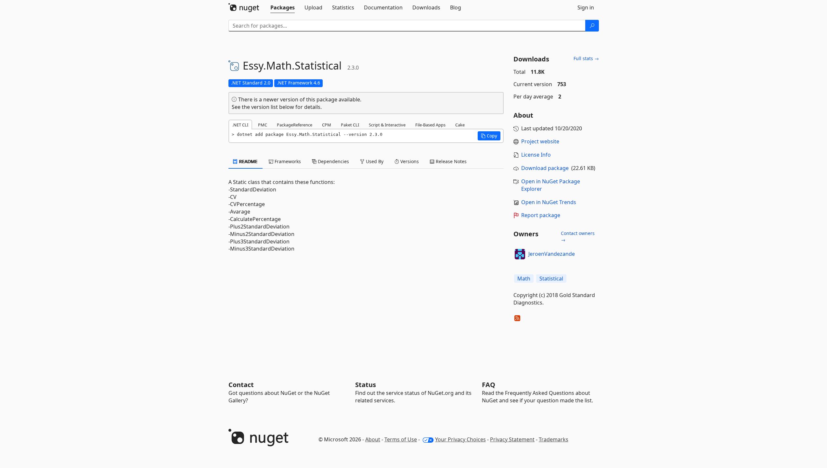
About (372, 439)
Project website (540, 141)
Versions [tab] (409, 161)
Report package (540, 215)
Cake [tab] (460, 125)
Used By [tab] (374, 161)
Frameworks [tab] (287, 161)
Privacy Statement (512, 439)
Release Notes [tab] (450, 161)
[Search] (592, 26)
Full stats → (586, 58)
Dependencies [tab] (333, 161)
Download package (545, 168)
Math (523, 278)
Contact (241, 384)
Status (365, 384)
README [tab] (248, 161)
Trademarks (553, 439)
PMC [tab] (262, 125)
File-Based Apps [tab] (430, 125)
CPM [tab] (326, 125)
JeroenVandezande (551, 253)
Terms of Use (400, 439)
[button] (489, 135)
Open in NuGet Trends (548, 202)
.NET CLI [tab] (240, 125)
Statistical (551, 278)
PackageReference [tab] (294, 125)
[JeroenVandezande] (520, 254)
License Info (536, 154)
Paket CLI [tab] (350, 125)
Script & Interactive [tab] (387, 125)
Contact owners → (578, 236)
